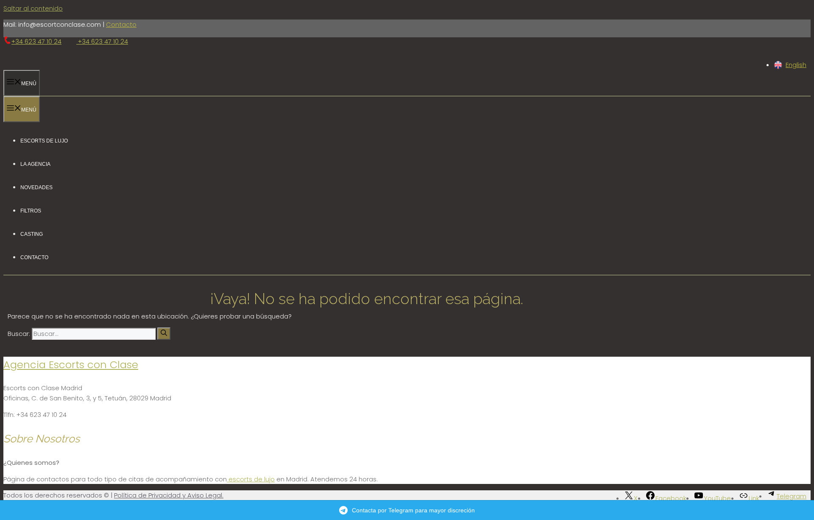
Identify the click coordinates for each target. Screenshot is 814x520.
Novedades (36, 187)
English (796, 64)
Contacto (121, 24)
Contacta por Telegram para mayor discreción (413, 510)
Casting (31, 233)
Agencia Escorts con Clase (70, 365)
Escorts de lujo (44, 140)
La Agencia (35, 163)
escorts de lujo (251, 479)
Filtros (30, 210)
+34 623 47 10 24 (36, 42)
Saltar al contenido (33, 8)
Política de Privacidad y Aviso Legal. (168, 495)
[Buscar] (163, 333)
